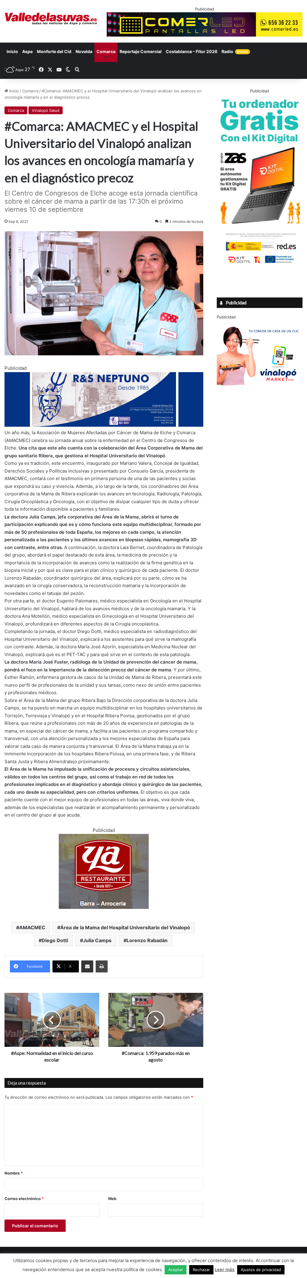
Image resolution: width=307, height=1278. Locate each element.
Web (112, 1198)
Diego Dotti (55, 940)
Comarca (106, 51)
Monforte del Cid (54, 51)
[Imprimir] (102, 966)
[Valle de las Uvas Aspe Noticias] (51, 18)
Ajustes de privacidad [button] (261, 1269)
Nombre (13, 1173)
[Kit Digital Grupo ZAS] (260, 264)
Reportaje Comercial (141, 51)
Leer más (224, 1269)
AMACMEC (32, 927)
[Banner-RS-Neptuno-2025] (103, 425)
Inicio (12, 51)
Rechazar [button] (201, 1269)
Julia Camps (97, 940)
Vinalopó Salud (45, 110)
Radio (235, 51)
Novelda (84, 51)
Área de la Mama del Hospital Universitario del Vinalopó (125, 927)
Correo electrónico (24, 1198)
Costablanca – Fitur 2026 (191, 51)
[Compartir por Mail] (87, 966)
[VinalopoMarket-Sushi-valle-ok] (260, 390)
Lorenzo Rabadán (147, 940)
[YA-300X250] (104, 907)
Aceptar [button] (175, 1269)
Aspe (27, 51)
